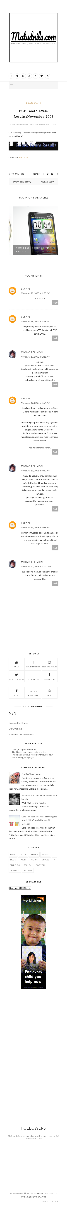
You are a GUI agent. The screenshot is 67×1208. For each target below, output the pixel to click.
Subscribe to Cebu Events (21, 734)
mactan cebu (49, 679)
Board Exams (33, 103)
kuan (16, 667)
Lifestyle (34, 854)
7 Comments (18, 174)
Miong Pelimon (32, 352)
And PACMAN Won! (31, 774)
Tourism (27, 865)
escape (26, 288)
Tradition (40, 865)
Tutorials (14, 870)
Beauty (13, 854)
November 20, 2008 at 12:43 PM (36, 566)
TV (54, 860)
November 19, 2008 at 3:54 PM (35, 403)
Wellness (28, 870)
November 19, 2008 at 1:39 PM (35, 321)
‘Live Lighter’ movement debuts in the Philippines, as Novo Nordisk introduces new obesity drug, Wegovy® (32, 755)
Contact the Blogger (19, 723)
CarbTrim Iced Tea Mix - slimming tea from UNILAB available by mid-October (39, 820)
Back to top (49, 1201)
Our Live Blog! (15, 728)
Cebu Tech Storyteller (33, 693)
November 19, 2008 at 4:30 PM (35, 470)
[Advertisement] (38, 999)
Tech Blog (15, 865)
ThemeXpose (36, 1193)
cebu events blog (33, 667)
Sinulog (45, 860)
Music (13, 860)
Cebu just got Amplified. (24, 749)
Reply (55, 303)
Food (23, 854)
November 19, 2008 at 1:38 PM (35, 293)
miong (16, 695)
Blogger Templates (35, 1197)
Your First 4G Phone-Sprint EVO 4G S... (29, 250)
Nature (23, 860)
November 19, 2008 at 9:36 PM (35, 527)
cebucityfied (33, 679)
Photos (34, 860)
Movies (45, 854)
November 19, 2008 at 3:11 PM (35, 356)
